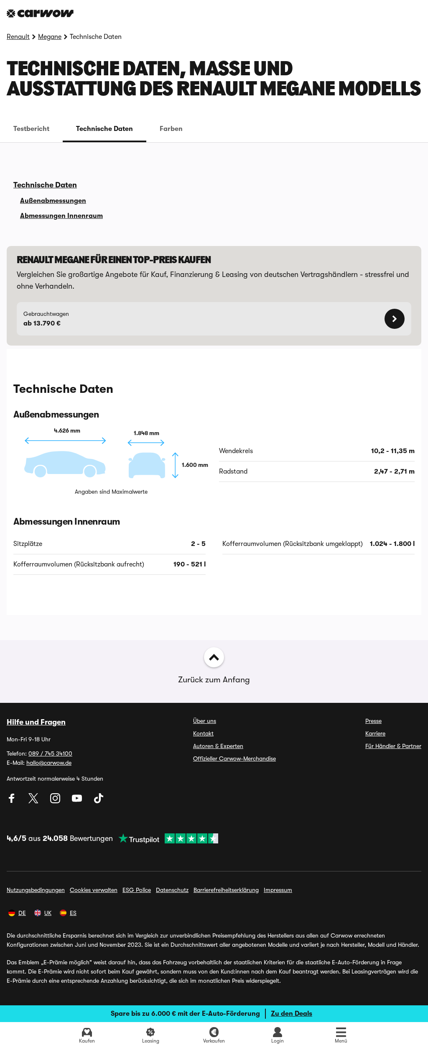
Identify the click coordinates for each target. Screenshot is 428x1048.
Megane (49, 37)
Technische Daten (104, 129)
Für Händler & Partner (393, 746)
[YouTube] (78, 801)
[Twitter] (34, 801)
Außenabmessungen (53, 201)
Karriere (375, 733)
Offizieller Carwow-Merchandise (234, 758)
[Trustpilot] (165, 838)
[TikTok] (99, 801)
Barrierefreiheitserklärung (226, 890)
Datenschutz (172, 890)
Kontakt (203, 733)
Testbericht (31, 129)
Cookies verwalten (93, 890)
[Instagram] (56, 801)
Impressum (278, 890)
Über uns (204, 720)
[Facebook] (12, 801)
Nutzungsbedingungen (36, 890)
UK (47, 913)
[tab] (31, 128)
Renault (18, 37)
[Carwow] (40, 13)
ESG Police (136, 890)
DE (22, 913)
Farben (171, 129)
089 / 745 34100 (50, 753)
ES (73, 913)
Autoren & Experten (218, 746)
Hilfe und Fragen (36, 722)
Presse (373, 720)
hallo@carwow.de (48, 762)
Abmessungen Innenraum (61, 216)
